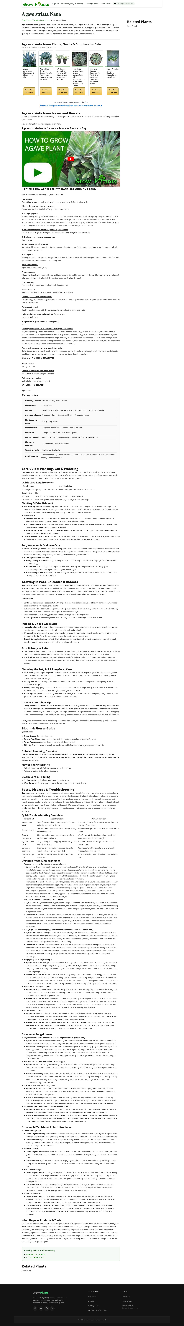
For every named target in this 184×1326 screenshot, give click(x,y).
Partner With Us (130, 1306)
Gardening (79, 4)
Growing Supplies (92, 4)
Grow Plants (27, 20)
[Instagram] (46, 1308)
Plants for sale (106, 4)
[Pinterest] (35, 1308)
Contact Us (126, 1296)
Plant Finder (92, 1296)
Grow (40, 1292)
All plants (55, 4)
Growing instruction (41, 20)
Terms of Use (127, 1301)
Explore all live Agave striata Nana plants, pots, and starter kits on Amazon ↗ (71, 105)
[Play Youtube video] (71, 159)
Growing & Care (93, 1305)
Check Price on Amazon (29, 91)
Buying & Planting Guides (97, 1310)
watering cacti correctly (35, 1254)
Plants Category (67, 4)
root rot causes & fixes (35, 1257)
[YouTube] (41, 1308)
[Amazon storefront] (52, 1308)
